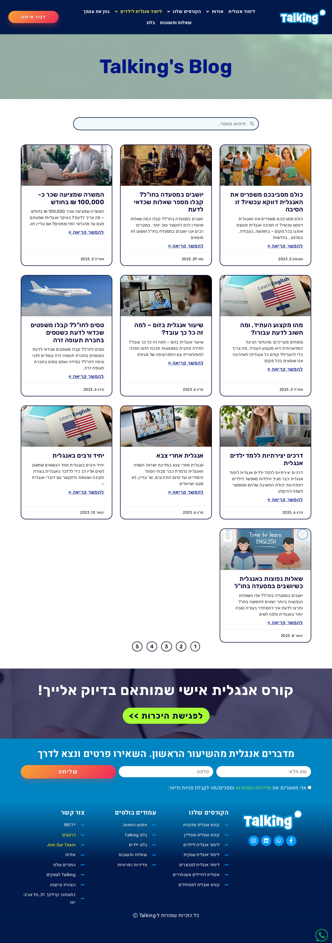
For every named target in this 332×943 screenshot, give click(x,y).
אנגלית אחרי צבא (180, 455)
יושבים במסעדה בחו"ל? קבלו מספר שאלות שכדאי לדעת (169, 202)
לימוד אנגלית (242, 11)
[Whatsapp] (279, 841)
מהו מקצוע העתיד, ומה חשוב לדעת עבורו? (271, 328)
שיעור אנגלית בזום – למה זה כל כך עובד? (169, 328)
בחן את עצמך (96, 11)
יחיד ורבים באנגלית (78, 455)
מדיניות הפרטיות (253, 787)
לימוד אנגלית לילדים (141, 11)
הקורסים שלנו (187, 11)
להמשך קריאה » (285, 246)
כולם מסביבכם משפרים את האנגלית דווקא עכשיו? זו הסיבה (266, 202)
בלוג (151, 22)
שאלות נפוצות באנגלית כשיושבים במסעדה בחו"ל (268, 582)
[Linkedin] (266, 841)
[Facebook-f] (291, 841)
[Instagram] (253, 841)
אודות (218, 11)
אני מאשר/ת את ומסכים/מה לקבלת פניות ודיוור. (237, 787)
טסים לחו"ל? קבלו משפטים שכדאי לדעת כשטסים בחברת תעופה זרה (67, 332)
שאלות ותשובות (176, 22)
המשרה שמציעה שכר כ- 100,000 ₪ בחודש (71, 198)
